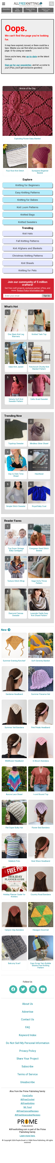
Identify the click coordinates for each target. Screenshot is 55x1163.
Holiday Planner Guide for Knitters (14, 896)
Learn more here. (27, 1135)
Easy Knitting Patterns (27, 192)
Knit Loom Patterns (27, 207)
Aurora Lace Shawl (14, 794)
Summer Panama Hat (40, 694)
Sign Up (47, 296)
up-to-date (31, 56)
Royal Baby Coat (39, 506)
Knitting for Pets (27, 270)
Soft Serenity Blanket (41, 661)
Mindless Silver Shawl (39, 444)
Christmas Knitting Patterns (27, 255)
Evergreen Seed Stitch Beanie (39, 550)
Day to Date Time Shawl (15, 475)
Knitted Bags (27, 214)
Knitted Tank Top (39, 334)
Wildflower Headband (14, 761)
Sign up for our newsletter (18, 65)
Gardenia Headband (14, 694)
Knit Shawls (27, 263)
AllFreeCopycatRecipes (28, 1111)
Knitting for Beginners (27, 185)
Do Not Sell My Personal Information (27, 1043)
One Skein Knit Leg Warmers (16, 335)
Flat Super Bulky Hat (14, 828)
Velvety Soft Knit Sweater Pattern (16, 400)
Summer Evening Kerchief (14, 661)
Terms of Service (27, 1074)
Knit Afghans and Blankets (27, 248)
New (4, 629)
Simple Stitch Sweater (15, 506)
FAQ (27, 1027)
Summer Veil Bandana (14, 728)
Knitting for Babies (27, 199)
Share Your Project (28, 1058)
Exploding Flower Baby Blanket (27, 139)
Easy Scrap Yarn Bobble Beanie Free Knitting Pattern (40, 965)
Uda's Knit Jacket (16, 367)
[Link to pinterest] (33, 989)
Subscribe (27, 1066)
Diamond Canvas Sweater (16, 614)
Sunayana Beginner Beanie (40, 172)
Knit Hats (27, 233)
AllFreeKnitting (27, 1103)
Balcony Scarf (14, 963)
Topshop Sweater (16, 444)
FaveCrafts (27, 1095)
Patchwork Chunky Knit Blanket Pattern (39, 368)
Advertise (27, 1011)
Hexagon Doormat (41, 930)
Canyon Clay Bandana (14, 930)
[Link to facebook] (13, 989)
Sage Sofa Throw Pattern (39, 582)
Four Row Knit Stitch (15, 171)
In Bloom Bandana (41, 761)
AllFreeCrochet (27, 1099)
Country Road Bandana (41, 895)
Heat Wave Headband (40, 861)
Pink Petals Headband (40, 728)
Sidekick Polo (14, 861)
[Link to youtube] (43, 989)
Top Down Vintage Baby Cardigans (16, 550)
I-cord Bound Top (40, 794)
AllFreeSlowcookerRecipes (27, 1115)
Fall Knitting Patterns (27, 241)
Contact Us (27, 1019)
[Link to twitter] (23, 989)
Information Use (37, 290)
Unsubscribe (27, 1082)
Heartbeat (39, 474)
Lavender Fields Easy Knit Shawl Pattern (39, 614)
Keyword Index (27, 1035)
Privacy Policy (23, 290)
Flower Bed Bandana (41, 828)
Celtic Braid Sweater (39, 399)
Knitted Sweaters (27, 222)
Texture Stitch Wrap (16, 581)
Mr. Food (27, 1107)
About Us (27, 1003)
